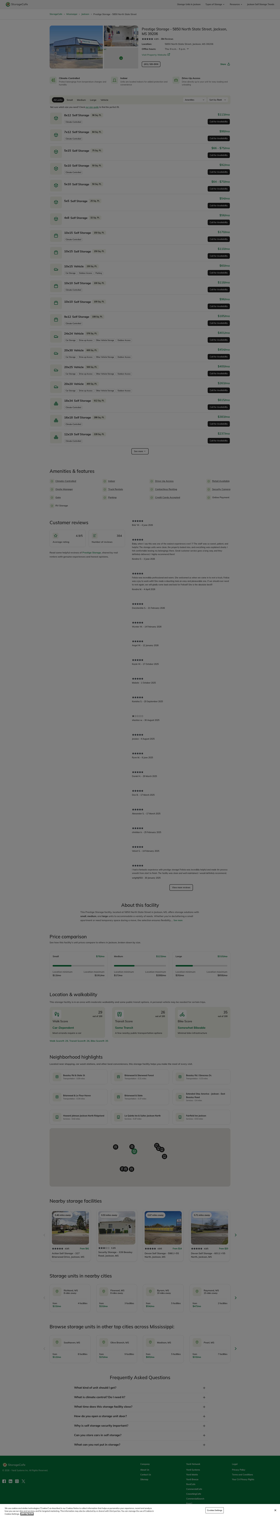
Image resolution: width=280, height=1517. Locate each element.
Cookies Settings (214, 1510)
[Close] (275, 1510)
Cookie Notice (27, 1514)
